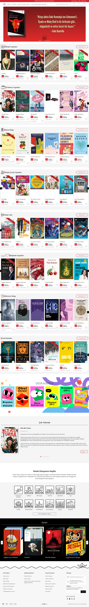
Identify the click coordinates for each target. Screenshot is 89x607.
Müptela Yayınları (49, 586)
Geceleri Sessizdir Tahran (50, 365)
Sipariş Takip (74, 1)
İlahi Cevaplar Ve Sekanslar (65, 282)
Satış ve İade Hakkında (8, 586)
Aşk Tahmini (34, 114)
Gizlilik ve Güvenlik (7, 589)
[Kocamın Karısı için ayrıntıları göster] (8, 352)
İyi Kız (76, 73)
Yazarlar (32, 4)
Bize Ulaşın (5, 578)
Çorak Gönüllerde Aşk (36, 282)
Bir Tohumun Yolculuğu (36, 199)
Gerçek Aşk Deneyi (64, 114)
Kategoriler (27, 4)
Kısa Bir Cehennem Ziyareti (50, 73)
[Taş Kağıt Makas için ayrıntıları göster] (37, 352)
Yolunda (18, 241)
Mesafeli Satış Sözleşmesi (9, 583)
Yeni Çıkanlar (14, 4)
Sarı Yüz (62, 365)
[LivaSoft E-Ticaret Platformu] (44, 604)
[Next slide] (88, 62)
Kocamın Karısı (5, 365)
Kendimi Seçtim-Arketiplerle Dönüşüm (36, 156)
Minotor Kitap (48, 589)
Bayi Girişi (84, 1)
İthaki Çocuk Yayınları (50, 583)
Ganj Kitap (47, 591)
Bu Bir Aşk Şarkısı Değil (80, 114)
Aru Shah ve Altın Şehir (36, 241)
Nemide (4, 73)
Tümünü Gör (81, 46)
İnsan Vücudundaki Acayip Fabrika (80, 199)
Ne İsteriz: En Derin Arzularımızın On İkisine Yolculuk (21, 156)
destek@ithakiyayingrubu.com (77, 577)
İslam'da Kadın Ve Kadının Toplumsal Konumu (36, 323)
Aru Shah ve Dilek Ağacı (50, 241)
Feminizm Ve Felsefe (65, 323)
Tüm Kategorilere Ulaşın (44, 514)
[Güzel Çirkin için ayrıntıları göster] (81, 352)
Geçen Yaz (62, 73)
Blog (79, 1)
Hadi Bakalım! (63, 199)
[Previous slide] (1, 62)
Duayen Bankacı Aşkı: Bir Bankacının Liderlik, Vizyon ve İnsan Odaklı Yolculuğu (7, 282)
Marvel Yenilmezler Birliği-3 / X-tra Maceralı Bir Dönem (21, 199)
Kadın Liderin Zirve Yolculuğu (80, 282)
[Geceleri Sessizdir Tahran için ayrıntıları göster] (52, 352)
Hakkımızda (6, 576)
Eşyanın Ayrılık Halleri (21, 282)
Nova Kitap (48, 581)
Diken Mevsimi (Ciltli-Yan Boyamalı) (50, 114)
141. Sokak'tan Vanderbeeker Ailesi (7, 241)
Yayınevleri (8, 4)
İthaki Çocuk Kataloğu (37, 4)
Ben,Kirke (18, 365)
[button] (39, 40)
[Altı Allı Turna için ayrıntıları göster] (9, 440)
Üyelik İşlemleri (28, 576)
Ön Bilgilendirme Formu (9, 591)
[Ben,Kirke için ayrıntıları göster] (22, 352)
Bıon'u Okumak (20, 323)
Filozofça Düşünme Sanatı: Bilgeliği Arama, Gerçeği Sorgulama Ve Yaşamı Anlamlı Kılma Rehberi (65, 156)
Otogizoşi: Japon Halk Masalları (21, 73)
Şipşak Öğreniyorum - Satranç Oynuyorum (50, 199)
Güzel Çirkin (77, 365)
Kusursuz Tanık (20, 114)
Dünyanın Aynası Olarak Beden (7, 323)
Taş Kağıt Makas (35, 365)
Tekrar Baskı (23, 4)
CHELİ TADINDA (49, 282)
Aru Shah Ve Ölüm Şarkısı (80, 241)
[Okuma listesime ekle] (13, 52)
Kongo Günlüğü (49, 323)
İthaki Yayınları (48, 576)
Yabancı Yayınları (49, 578)
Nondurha (62, 241)
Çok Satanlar (19, 4)
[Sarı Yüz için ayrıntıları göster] (66, 352)
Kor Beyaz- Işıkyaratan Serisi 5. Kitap (36, 73)
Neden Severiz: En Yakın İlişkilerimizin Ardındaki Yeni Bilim (80, 156)
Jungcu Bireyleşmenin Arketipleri (80, 323)
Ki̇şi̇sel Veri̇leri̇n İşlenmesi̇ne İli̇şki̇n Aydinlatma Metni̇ (32, 581)
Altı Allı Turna (5, 114)
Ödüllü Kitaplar (44, 4)
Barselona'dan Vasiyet (50, 156)
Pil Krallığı (4, 199)
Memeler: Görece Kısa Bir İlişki (7, 156)
